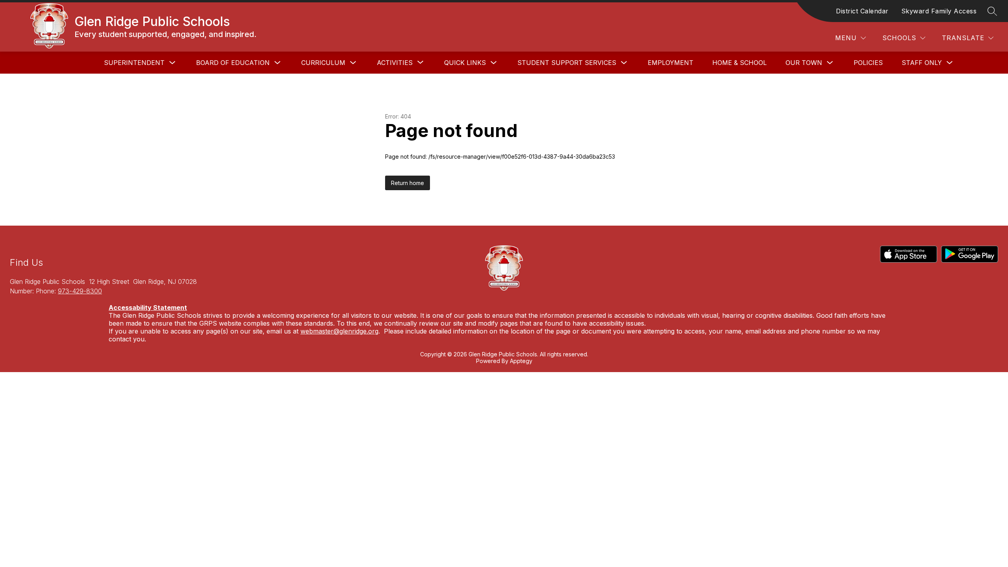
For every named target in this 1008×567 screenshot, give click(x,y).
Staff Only (922, 63)
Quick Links (465, 63)
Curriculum (323, 63)
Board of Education (233, 63)
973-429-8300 (80, 291)
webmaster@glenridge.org (339, 331)
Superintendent (134, 63)
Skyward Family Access (939, 11)
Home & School (739, 63)
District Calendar (862, 11)
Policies (868, 63)
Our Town (804, 63)
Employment (670, 63)
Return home (407, 183)
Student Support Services (566, 63)
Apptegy (521, 361)
